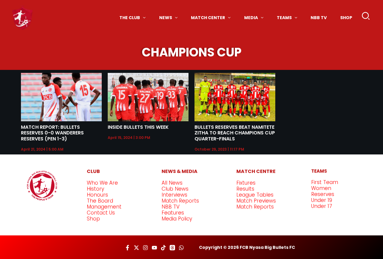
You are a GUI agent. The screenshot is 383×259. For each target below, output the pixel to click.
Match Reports (180, 200)
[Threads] (172, 247)
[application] (142, 17)
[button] (366, 17)
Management (104, 206)
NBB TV (171, 206)
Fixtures (246, 182)
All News (172, 182)
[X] (136, 247)
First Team (324, 182)
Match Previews (256, 200)
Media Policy (177, 218)
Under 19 (321, 200)
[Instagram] (145, 247)
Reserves (322, 194)
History (95, 188)
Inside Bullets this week (138, 127)
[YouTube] (154, 247)
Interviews (174, 194)
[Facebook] (127, 247)
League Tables (254, 194)
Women (321, 188)
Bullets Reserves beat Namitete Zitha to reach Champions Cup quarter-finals (234, 133)
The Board (100, 200)
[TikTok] (163, 247)
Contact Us (101, 212)
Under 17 (321, 206)
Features (173, 212)
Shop (93, 218)
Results (245, 188)
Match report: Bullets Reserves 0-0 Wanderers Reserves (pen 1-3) (52, 133)
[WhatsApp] (181, 247)
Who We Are (102, 182)
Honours (97, 194)
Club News (175, 188)
